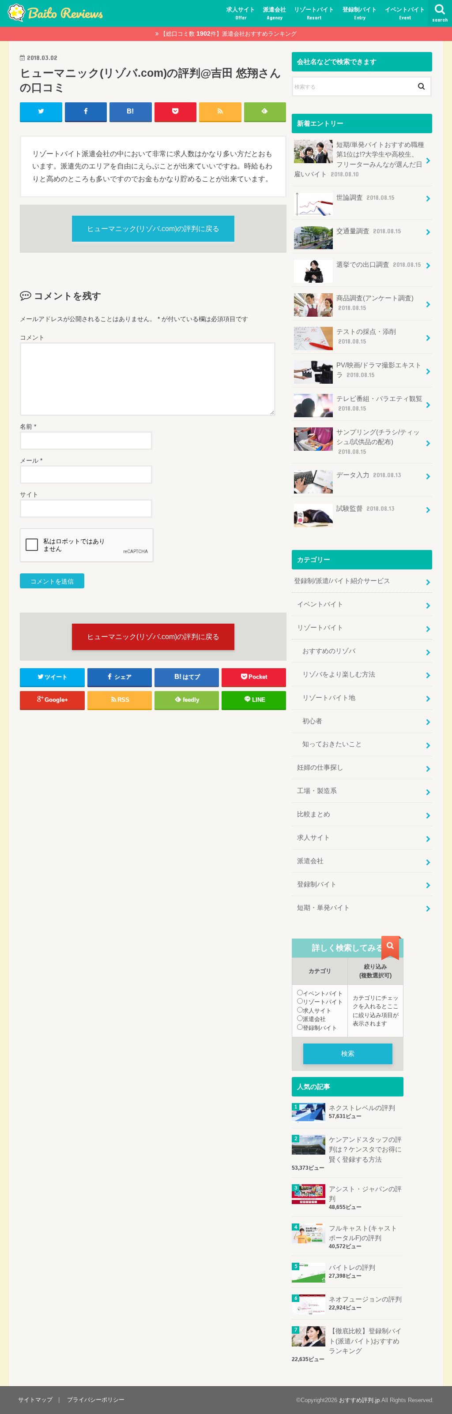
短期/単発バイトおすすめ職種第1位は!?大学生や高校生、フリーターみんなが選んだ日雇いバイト (359, 159)
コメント (32, 337)
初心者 (312, 721)
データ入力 (368, 475)
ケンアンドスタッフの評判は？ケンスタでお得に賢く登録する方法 (365, 1149)
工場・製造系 (317, 790)
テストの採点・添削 (366, 336)
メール (31, 460)
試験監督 (365, 508)
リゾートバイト (314, 13)
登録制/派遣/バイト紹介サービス (342, 580)
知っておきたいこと (332, 744)
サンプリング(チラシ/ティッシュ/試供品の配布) (378, 442)
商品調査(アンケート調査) (375, 303)
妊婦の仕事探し (320, 767)
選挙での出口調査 (378, 264)
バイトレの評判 (352, 1267)
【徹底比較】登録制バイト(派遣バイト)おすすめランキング (365, 1341)
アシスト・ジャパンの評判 (365, 1194)
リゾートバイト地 (328, 697)
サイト (29, 494)
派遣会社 (274, 13)
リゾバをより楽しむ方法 (338, 674)
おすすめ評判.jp (359, 1400)
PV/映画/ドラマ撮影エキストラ (379, 370)
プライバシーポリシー (95, 1399)
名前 (28, 426)
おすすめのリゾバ (328, 651)
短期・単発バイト (323, 907)
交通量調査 (368, 231)
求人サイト (240, 13)
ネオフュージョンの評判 (365, 1299)
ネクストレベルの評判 (362, 1107)
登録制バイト (360, 13)
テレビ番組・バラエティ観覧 (379, 403)
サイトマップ (35, 1399)
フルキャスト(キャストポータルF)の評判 (363, 1233)
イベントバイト (405, 13)
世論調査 (365, 197)
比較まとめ (313, 814)
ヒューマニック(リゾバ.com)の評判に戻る (153, 228)
